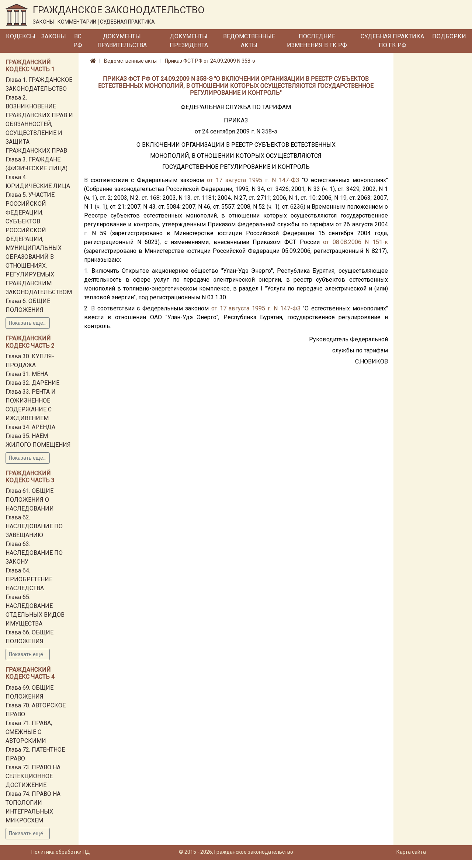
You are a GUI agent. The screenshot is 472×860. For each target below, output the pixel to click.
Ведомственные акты (249, 41)
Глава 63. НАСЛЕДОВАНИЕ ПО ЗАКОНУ (34, 552)
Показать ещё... (27, 323)
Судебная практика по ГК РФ (392, 41)
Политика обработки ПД (60, 852)
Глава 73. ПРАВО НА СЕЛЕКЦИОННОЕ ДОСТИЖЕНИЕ (33, 776)
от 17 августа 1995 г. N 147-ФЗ (253, 180)
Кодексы (20, 36)
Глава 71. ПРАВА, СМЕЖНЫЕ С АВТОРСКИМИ (29, 732)
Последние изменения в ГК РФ (317, 41)
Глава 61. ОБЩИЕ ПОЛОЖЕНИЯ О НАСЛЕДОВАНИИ (30, 499)
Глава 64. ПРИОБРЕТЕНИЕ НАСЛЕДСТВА (29, 579)
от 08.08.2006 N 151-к (355, 242)
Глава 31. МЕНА (27, 373)
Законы (53, 36)
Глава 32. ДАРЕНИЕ (32, 382)
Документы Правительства (122, 41)
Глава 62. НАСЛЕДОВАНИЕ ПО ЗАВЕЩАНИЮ (34, 526)
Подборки (449, 36)
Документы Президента (189, 41)
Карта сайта (411, 852)
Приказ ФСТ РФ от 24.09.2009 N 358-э (210, 61)
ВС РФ (77, 41)
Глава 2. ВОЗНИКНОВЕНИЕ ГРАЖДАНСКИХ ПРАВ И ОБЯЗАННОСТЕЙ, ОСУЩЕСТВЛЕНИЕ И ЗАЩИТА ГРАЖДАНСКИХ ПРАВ (39, 124)
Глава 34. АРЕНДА (30, 427)
